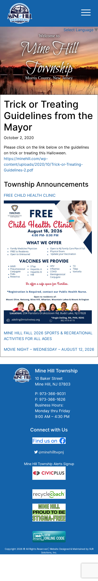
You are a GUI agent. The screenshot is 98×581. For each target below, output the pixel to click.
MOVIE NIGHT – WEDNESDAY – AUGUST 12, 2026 (49, 349)
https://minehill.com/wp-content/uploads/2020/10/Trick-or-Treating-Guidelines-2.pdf (43, 164)
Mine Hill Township (49, 58)
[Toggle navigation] (86, 13)
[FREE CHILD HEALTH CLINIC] (48, 262)
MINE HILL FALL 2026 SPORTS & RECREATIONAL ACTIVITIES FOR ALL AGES (48, 336)
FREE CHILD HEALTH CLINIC (30, 195)
